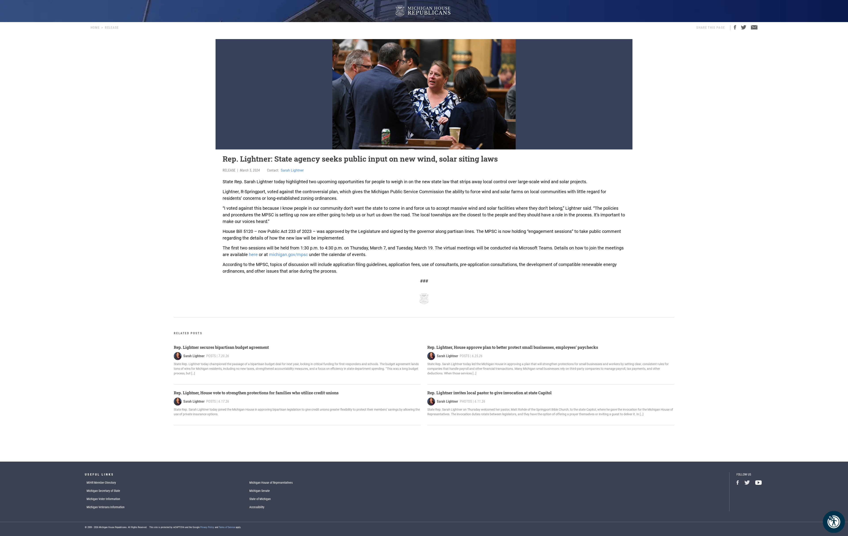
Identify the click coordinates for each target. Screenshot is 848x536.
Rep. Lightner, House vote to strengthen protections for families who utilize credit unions (256, 392)
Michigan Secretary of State (103, 491)
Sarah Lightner (292, 170)
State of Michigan (260, 499)
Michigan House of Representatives (271, 482)
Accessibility (256, 507)
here (253, 254)
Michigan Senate (259, 491)
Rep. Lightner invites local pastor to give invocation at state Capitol (489, 392)
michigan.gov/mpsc (288, 254)
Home (95, 28)
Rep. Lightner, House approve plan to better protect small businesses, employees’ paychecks (512, 347)
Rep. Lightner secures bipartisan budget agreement (221, 347)
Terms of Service (227, 527)
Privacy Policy (207, 527)
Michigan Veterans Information (106, 507)
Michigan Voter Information (103, 499)
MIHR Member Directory (101, 482)
